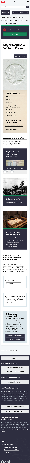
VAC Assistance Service (10, 391)
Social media (8, 444)
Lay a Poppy (15, 34)
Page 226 (8, 241)
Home (3, 17)
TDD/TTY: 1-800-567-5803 (15, 411)
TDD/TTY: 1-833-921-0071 (15, 372)
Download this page (12, 246)
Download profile (20, 56)
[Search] (27, 7)
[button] (4, 172)
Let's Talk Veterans (15, 382)
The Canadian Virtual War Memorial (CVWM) (15, 20)
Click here (17, 301)
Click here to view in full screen (14, 168)
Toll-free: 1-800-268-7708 (15, 407)
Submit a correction (15, 339)
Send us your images (15, 335)
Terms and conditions (11, 450)
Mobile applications (10, 447)
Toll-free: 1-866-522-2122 (15, 367)
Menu (5, 12)
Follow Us (17, 358)
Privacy (6, 452)
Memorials (20, 17)
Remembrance (11, 17)
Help (3, 441)
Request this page (11, 244)
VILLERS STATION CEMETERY (14, 126)
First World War (10, 202)
